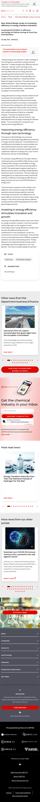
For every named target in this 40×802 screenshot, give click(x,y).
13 (12, 362)
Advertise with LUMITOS (19, 772)
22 (26, 588)
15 (16, 362)
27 (17, 591)
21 (24, 588)
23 (28, 588)
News (3, 633)
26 (15, 591)
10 (28, 360)
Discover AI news (20, 612)
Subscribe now (20, 708)
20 (27, 362)
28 (20, 591)
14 (14, 362)
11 (30, 360)
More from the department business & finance (20, 369)
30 (24, 591)
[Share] (26, 11)
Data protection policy (20, 796)
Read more (5, 434)
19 (25, 362)
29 (22, 591)
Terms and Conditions (23, 793)
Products (5, 648)
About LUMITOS (19, 776)
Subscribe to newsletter (17, 416)
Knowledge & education (10, 669)
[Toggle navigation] (37, 11)
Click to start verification (20, 422)
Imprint (9, 793)
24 (30, 588)
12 (32, 360)
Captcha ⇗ (28, 424)
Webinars (5, 662)
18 (23, 362)
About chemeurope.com (20, 780)
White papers (6, 655)
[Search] (23, 11)
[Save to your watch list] (33, 11)
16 (18, 362)
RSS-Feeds (5, 676)
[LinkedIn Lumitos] (20, 764)
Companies (5, 641)
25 (32, 588)
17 (21, 362)
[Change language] (30, 11)
